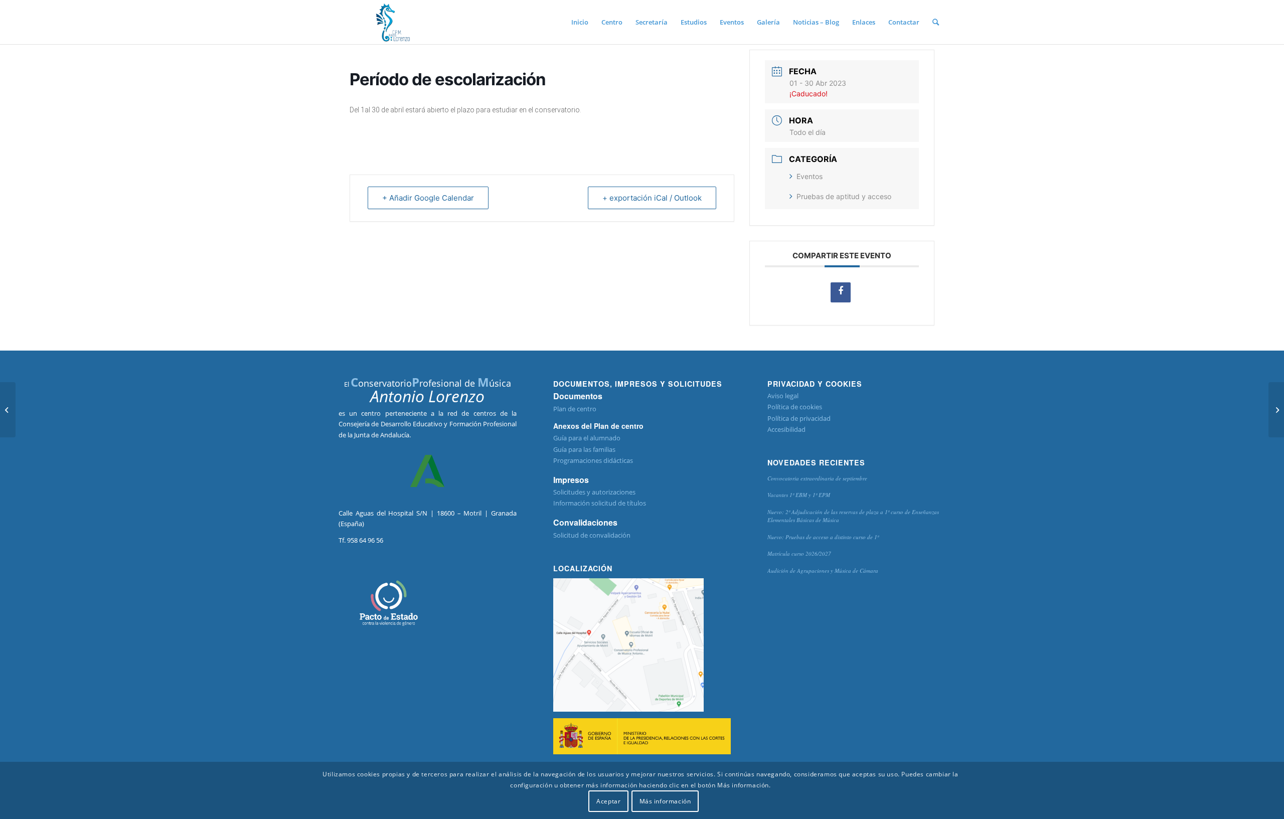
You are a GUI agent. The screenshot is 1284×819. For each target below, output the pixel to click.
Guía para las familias (584, 449)
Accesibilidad (786, 429)
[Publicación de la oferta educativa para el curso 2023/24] (8, 409)
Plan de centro (574, 408)
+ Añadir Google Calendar (428, 198)
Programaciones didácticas (593, 460)
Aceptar (608, 801)
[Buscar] (935, 22)
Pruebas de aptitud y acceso (843, 196)
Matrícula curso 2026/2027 (799, 553)
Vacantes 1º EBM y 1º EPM (798, 495)
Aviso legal (782, 395)
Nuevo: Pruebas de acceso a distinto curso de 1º (823, 537)
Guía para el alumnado (586, 437)
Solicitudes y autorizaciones (594, 492)
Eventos (809, 176)
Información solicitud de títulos (599, 503)
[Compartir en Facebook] (841, 292)
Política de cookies (794, 406)
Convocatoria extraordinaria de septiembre (817, 478)
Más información (665, 801)
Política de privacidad (799, 418)
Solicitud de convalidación (591, 535)
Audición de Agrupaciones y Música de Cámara (822, 570)
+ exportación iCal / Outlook (652, 198)
